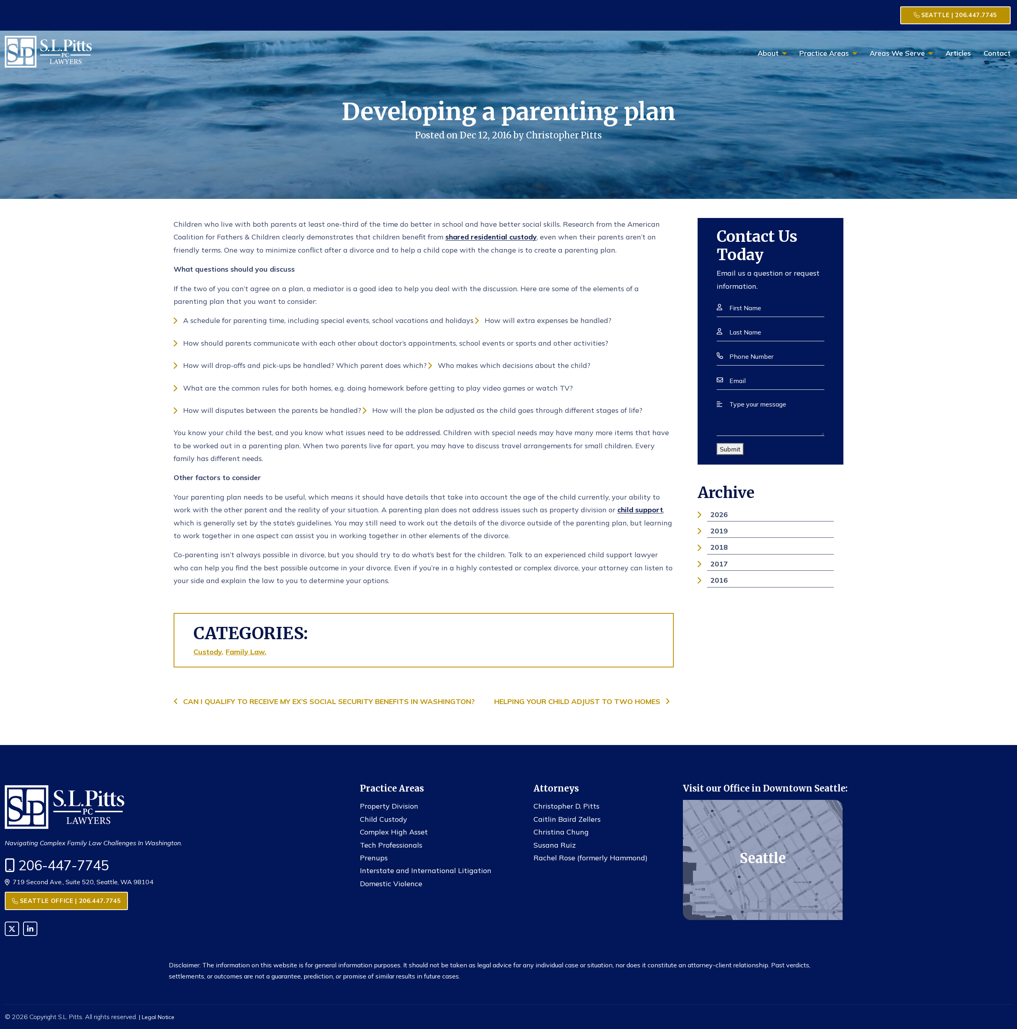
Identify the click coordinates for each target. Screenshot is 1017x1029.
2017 (719, 563)
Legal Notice (158, 1017)
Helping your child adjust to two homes (578, 701)
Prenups (374, 857)
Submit (730, 449)
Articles (958, 53)
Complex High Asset (394, 831)
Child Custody (383, 819)
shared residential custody (491, 236)
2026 (719, 514)
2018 (719, 547)
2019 (719, 530)
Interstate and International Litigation (425, 870)
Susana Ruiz (555, 845)
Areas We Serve (897, 53)
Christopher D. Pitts (566, 806)
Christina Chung (561, 831)
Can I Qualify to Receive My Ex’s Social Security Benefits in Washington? (328, 701)
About (768, 53)
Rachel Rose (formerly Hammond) (591, 857)
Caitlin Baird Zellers (567, 819)
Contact (997, 53)
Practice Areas (824, 53)
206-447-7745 (63, 865)
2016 (719, 580)
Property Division (389, 806)
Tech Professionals (391, 845)
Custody (207, 651)
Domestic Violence (391, 883)
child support (640, 509)
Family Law (245, 651)
